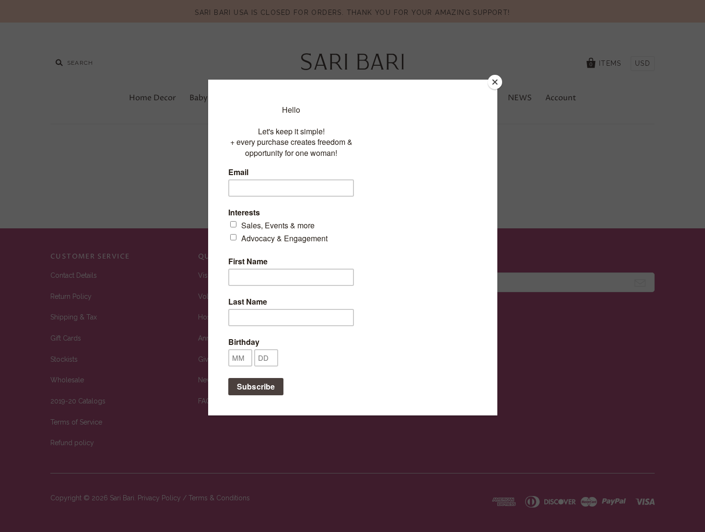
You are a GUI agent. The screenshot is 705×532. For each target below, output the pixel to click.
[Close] (495, 82)
